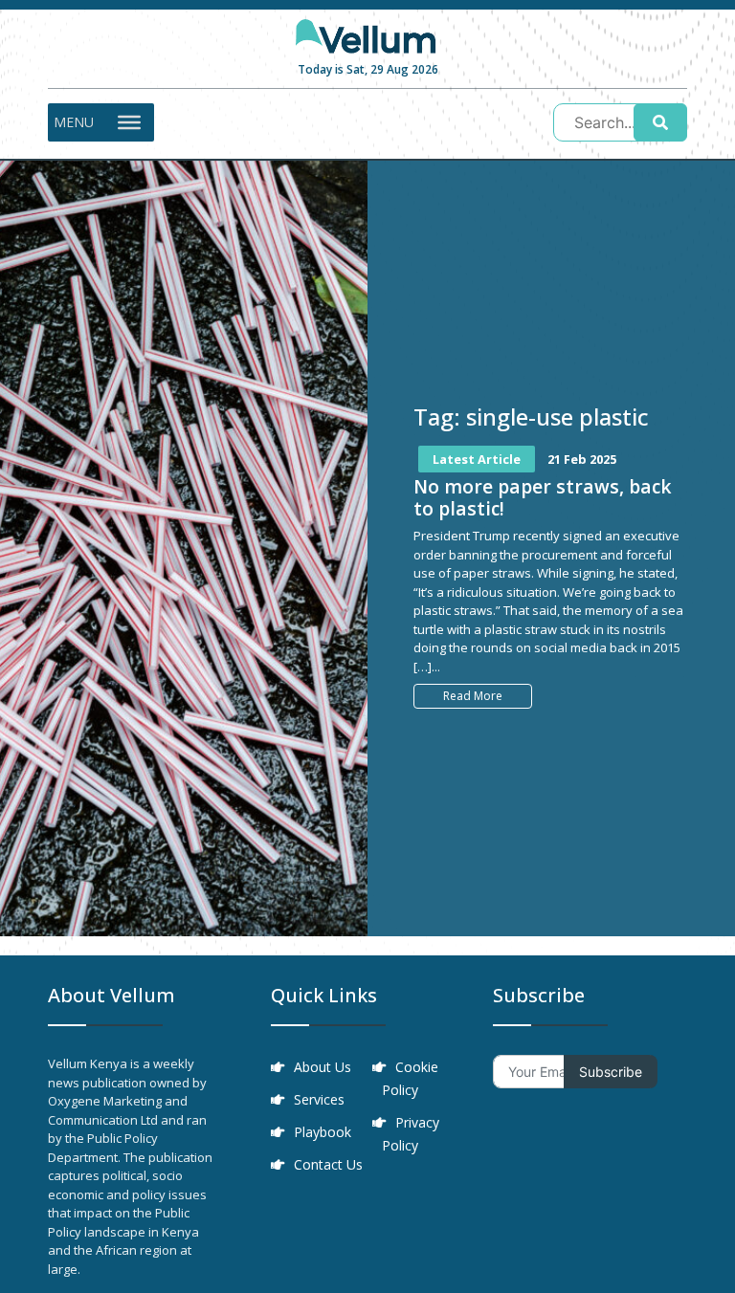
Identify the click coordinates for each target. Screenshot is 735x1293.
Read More (472, 696)
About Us (322, 1067)
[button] (74, 122)
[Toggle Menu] (129, 122)
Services (319, 1099)
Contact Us (328, 1164)
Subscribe (610, 1071)
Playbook (322, 1132)
